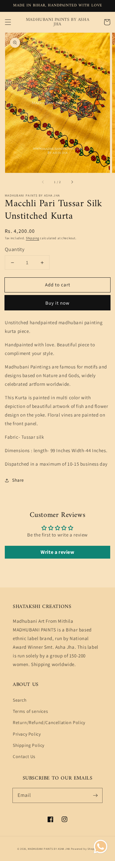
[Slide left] (43, 182)
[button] (8, 22)
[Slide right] (72, 182)
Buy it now (57, 303)
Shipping (32, 238)
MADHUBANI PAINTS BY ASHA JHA (49, 848)
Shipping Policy (28, 745)
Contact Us (24, 756)
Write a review (57, 552)
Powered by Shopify (84, 848)
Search (20, 700)
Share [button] (18, 480)
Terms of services (30, 711)
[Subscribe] (95, 795)
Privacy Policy (27, 734)
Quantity (14, 249)
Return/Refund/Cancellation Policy (49, 722)
